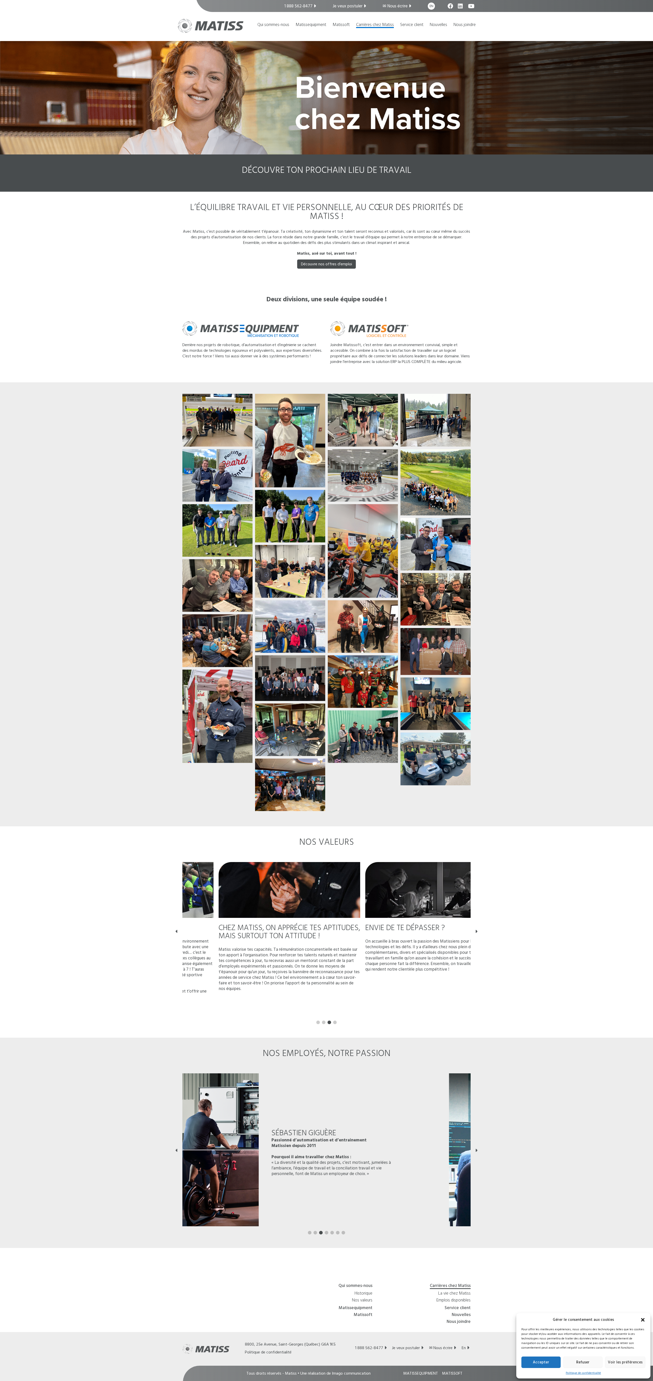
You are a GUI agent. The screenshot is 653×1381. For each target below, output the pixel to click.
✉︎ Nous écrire (395, 6)
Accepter (541, 1362)
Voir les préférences (625, 1362)
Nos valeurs (362, 1300)
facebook (451, 8)
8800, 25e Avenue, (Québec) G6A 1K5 (290, 1344)
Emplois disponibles (453, 1300)
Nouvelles (438, 25)
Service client (411, 25)
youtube (471, 8)
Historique (363, 1293)
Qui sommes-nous (273, 25)
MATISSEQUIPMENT (420, 1373)
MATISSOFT (452, 1373)
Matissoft (341, 25)
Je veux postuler (347, 6)
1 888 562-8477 (298, 6)
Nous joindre (465, 25)
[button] (642, 1319)
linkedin (461, 8)
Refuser (582, 1362)
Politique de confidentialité (583, 1373)
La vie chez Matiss (454, 1293)
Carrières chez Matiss (375, 25)
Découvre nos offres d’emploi (326, 264)
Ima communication (351, 1373)
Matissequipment (311, 25)
